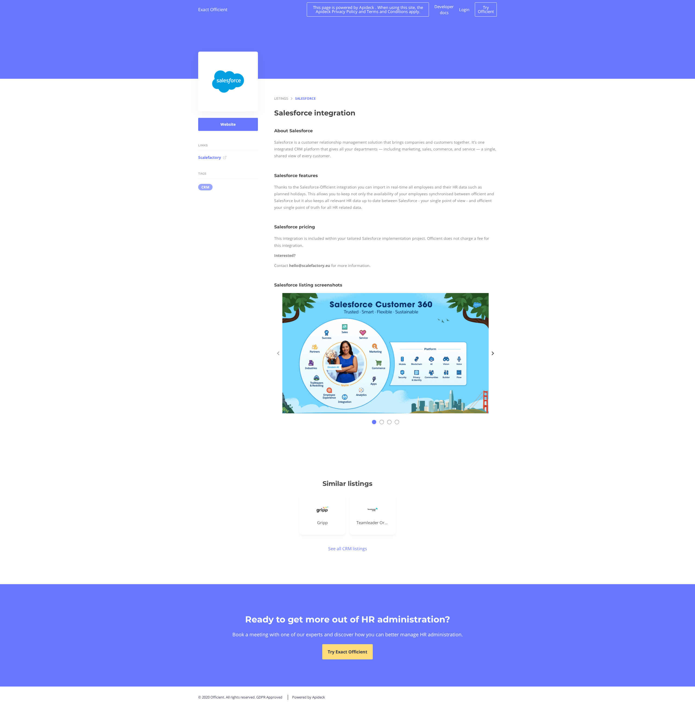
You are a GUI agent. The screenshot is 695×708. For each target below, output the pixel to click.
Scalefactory (209, 157)
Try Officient (486, 9)
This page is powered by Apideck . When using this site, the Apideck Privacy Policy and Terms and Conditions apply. (368, 9)
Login (464, 9)
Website (228, 124)
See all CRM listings (347, 549)
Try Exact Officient (347, 652)
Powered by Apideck (308, 697)
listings (281, 98)
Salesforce (305, 98)
